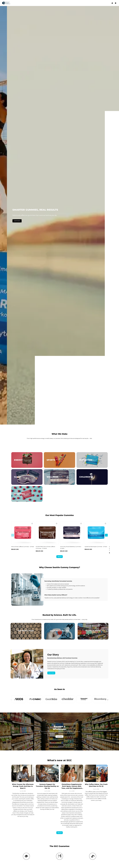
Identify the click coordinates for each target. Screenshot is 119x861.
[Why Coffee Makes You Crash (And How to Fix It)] (96, 773)
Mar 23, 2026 (96, 789)
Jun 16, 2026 (47, 791)
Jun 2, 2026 (71, 791)
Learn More (51, 672)
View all (59, 505)
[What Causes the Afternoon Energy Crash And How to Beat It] (22, 773)
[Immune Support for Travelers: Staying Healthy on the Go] (47, 773)
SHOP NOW (10, 220)
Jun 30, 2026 (23, 791)
